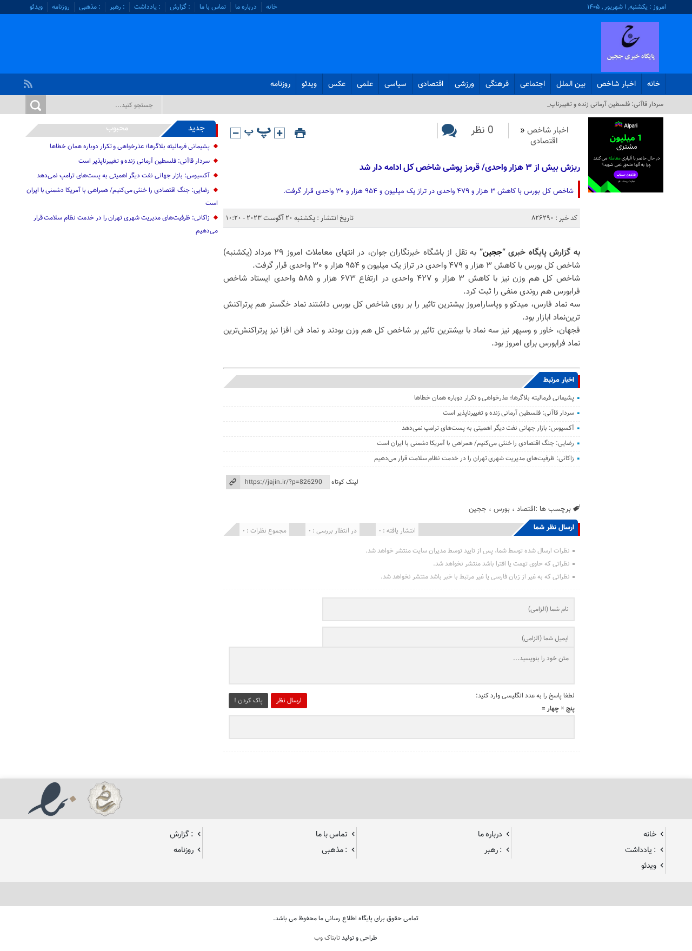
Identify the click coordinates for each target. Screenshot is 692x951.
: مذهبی (90, 7)
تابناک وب (327, 938)
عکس (336, 84)
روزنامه (61, 7)
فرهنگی (497, 84)
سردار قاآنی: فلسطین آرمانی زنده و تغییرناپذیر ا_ (601, 104)
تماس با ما (212, 7)
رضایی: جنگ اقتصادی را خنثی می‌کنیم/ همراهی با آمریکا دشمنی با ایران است (475, 443)
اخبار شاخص (616, 84)
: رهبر (117, 7)
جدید (196, 128)
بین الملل (570, 84)
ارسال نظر (289, 701)
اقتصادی (430, 84)
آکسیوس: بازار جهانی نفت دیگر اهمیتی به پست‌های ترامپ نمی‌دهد (488, 428)
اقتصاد (526, 509)
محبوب (117, 128)
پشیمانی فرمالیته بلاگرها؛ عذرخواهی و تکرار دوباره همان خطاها (494, 398)
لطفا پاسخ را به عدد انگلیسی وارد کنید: (525, 696)
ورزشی (464, 84)
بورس (502, 509)
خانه (271, 7)
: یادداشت (147, 7)
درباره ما (246, 7)
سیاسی (395, 84)
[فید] (29, 81)
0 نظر (482, 130)
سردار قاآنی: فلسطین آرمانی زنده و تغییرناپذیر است (508, 413)
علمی (365, 84)
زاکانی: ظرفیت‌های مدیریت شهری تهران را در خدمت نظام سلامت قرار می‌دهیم (474, 458)
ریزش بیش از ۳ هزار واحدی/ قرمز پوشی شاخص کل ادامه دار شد (470, 168)
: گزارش (180, 7)
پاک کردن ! (248, 701)
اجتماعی (532, 84)
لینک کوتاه (344, 482)
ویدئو (36, 7)
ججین (492, 253)
